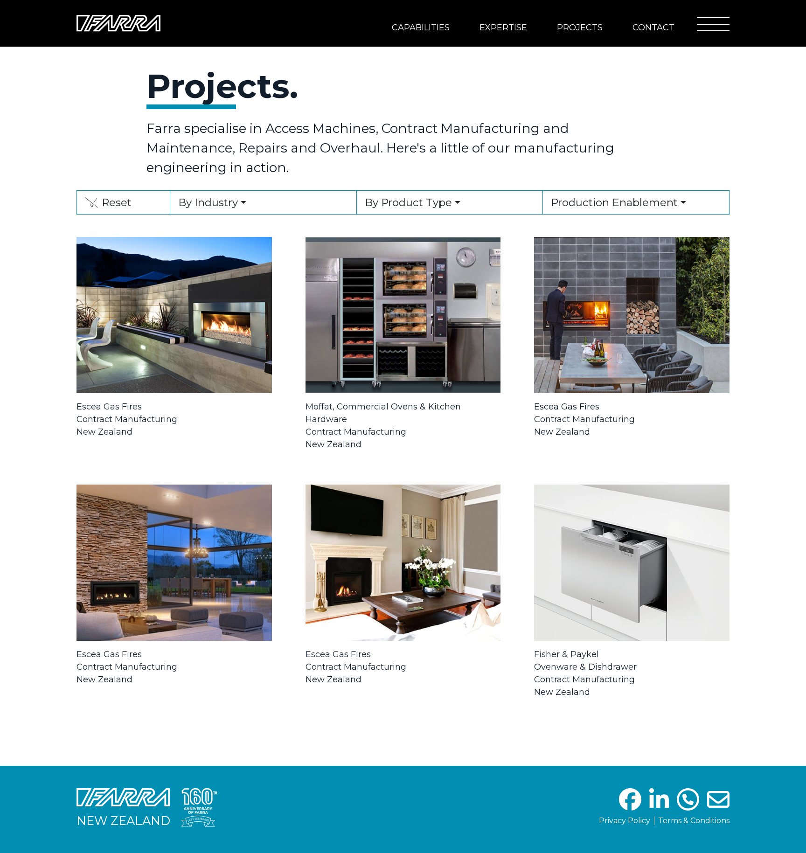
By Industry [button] (208, 202)
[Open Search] (680, 23)
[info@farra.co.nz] (718, 805)
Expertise (503, 27)
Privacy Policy (624, 820)
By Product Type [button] (408, 202)
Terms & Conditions (694, 820)
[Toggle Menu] (713, 24)
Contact (653, 27)
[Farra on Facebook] (630, 805)
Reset (108, 205)
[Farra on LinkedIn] (659, 805)
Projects (580, 27)
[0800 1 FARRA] (688, 805)
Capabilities (421, 27)
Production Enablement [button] (614, 202)
